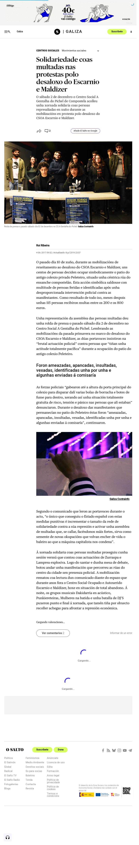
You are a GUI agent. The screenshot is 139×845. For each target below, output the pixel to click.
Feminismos (32, 758)
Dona (61, 749)
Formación (53, 771)
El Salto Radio (12, 779)
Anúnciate (52, 758)
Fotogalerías (11, 784)
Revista (30, 788)
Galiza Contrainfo (86, 226)
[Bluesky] (114, 750)
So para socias (34, 771)
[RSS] (108, 750)
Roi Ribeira (42, 245)
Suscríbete (117, 31)
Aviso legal (53, 775)
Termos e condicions (53, 794)
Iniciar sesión (131, 32)
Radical (8, 771)
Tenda (29, 779)
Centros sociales (47, 50)
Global (7, 766)
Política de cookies (53, 788)
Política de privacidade (53, 781)
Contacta (31, 784)
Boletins (30, 775)
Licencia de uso (56, 762)
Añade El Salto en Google (85, 130)
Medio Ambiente (35, 762)
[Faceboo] (103, 750)
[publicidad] (68, 12)
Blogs (7, 788)
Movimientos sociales (74, 50)
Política (8, 758)
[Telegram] (130, 750)
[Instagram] (119, 750)
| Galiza (72, 32)
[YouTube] (125, 750)
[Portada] (58, 32)
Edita (50, 766)
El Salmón (9, 762)
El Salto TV (10, 775)
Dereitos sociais (35, 766)
